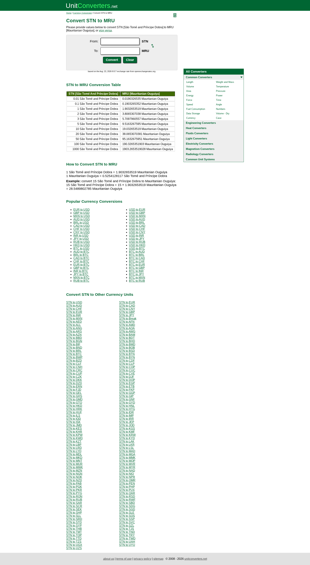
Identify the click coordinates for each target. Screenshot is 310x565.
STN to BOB (127, 347)
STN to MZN (74, 470)
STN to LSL (126, 447)
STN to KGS (127, 428)
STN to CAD (127, 305)
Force (189, 100)
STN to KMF (127, 431)
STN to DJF (126, 376)
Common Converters (199, 77)
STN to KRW (127, 435)
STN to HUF (74, 412)
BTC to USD (81, 248)
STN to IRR (126, 418)
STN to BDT (127, 337)
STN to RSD (127, 496)
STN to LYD (73, 451)
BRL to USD (81, 222)
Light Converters (196, 138)
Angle (219, 104)
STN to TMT (74, 532)
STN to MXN (74, 318)
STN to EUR (127, 302)
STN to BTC (74, 354)
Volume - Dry (222, 113)
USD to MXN (137, 216)
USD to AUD (137, 219)
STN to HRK (74, 409)
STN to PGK (74, 486)
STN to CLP (127, 363)
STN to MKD (74, 457)
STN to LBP (73, 444)
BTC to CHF (137, 261)
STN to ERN (74, 386)
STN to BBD (74, 337)
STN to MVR (127, 464)
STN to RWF (127, 499)
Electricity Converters (199, 143)
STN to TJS (126, 528)
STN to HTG (127, 409)
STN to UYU (127, 544)
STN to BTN (127, 354)
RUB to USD (81, 242)
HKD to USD (81, 245)
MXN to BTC (81, 277)
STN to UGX (74, 544)
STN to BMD (127, 344)
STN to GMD (74, 399)
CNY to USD (81, 232)
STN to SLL (73, 515)
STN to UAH (127, 541)
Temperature (222, 86)
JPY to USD (81, 238)
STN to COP (127, 367)
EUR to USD (81, 209)
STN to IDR (126, 412)
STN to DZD (74, 383)
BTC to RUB (137, 280)
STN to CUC (127, 370)
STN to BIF (73, 344)
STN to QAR (127, 493)
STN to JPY (126, 315)
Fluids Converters (197, 133)
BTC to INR (136, 271)
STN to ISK (73, 422)
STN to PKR (74, 489)
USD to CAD (137, 225)
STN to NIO (126, 473)
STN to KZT (73, 441)
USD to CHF (137, 229)
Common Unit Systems (200, 159)
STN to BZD (74, 360)
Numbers (220, 109)
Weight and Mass (225, 82)
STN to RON (74, 496)
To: (96, 51)
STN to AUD (74, 305)
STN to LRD (74, 447)
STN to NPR (127, 477)
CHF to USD (81, 229)
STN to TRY (127, 535)
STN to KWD (74, 438)
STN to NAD (127, 470)
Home (68, 13)
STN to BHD (127, 341)
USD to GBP (137, 212)
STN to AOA (127, 328)
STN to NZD (74, 480)
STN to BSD (127, 350)
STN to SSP (127, 519)
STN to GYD (127, 402)
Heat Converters (196, 128)
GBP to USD (81, 212)
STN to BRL (74, 350)
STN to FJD (73, 389)
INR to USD (80, 235)
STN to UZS (74, 548)
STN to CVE (127, 373)
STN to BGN (74, 341)
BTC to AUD (137, 251)
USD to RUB (137, 242)
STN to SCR (74, 506)
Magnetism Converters (200, 148)
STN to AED (74, 321)
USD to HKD (137, 245)
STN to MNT (74, 460)
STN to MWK (74, 467)
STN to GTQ (74, 402)
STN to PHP (127, 486)
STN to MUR (74, 464)
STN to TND (127, 532)
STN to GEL (74, 392)
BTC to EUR (137, 264)
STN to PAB (74, 483)
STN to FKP (127, 389)
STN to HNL (127, 405)
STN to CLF (73, 363)
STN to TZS (73, 541)
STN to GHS (74, 396)
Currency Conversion (82, 13)
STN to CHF (74, 308)
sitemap (158, 558)
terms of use (124, 558)
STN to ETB (127, 386)
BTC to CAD (137, 258)
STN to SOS (127, 515)
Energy (190, 95)
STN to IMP (126, 415)
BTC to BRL (136, 254)
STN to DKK (74, 380)
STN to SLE (126, 512)
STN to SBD (127, 502)
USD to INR (136, 235)
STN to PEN (127, 483)
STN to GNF (127, 399)
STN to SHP (74, 512)
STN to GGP (127, 392)
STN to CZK (74, 376)
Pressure (220, 91)
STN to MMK (127, 457)
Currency (191, 118)
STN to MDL (74, 454)
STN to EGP (127, 383)
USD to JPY (136, 238)
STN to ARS (74, 331)
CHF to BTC (81, 261)
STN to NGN (74, 473)
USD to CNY (137, 232)
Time (218, 100)
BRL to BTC (81, 254)
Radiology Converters (199, 154)
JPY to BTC (80, 274)
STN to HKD (74, 405)
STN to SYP (74, 525)
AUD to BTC (81, 251)
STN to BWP (74, 357)
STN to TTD (74, 538)
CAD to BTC (81, 258)
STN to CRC (74, 370)
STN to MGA (127, 454)
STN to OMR (127, 480)
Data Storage (193, 113)
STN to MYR (127, 467)
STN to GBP (127, 312)
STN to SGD (127, 509)
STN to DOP (127, 380)
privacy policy (142, 558)
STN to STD (74, 522)
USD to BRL (137, 222)
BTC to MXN (137, 277)
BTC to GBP (137, 267)
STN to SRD (74, 519)
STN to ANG (74, 328)
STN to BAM (127, 334)
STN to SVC (127, 522)
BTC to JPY (136, 274)
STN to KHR (74, 431)
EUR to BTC (81, 264)
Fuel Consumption (195, 109)
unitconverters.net (195, 558)
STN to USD (74, 302)
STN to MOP (127, 460)
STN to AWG (127, 331)
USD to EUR (137, 209)
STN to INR (73, 315)
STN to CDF (127, 360)
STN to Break (127, 318)
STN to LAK (126, 441)
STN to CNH (74, 367)
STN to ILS (73, 415)
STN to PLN (127, 489)
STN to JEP (126, 422)
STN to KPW (74, 435)
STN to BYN (127, 357)
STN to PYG (74, 493)
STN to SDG (127, 506)
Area (188, 91)
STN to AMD (127, 325)
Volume (190, 86)
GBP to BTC (81, 267)
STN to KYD (127, 438)
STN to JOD (127, 425)
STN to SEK (74, 509)
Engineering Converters (201, 122)
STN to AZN (74, 334)
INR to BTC (80, 271)
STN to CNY (127, 308)
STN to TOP (74, 535)
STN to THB (74, 528)
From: (94, 41)
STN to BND (74, 347)
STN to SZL (126, 525)
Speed (189, 104)
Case (218, 118)
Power (219, 95)
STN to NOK (74, 477)
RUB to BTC (81, 280)
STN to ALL (73, 325)
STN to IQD (73, 418)
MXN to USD (81, 216)
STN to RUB (74, 499)
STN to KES (74, 428)
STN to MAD (127, 451)
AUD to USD (81, 219)
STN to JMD (74, 425)
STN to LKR (127, 444)
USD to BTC (137, 248)
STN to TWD (127, 538)
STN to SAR (74, 502)
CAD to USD (81, 225)
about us (108, 558)
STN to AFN (127, 321)
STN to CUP (74, 373)
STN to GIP (126, 396)
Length (189, 82)
